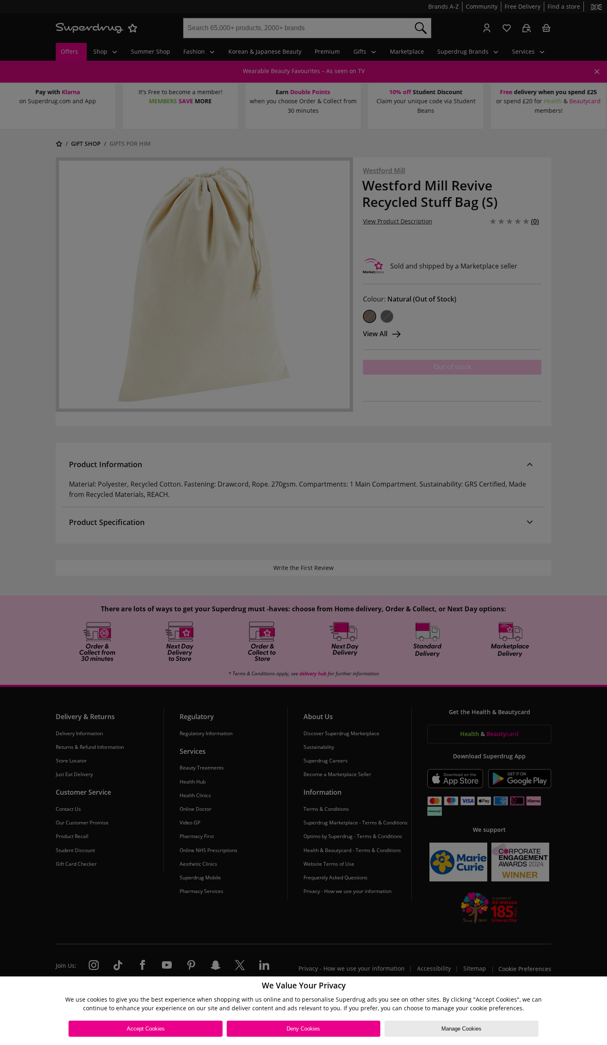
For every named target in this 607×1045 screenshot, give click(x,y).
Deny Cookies (303, 1029)
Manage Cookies (461, 1029)
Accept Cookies (146, 1029)
